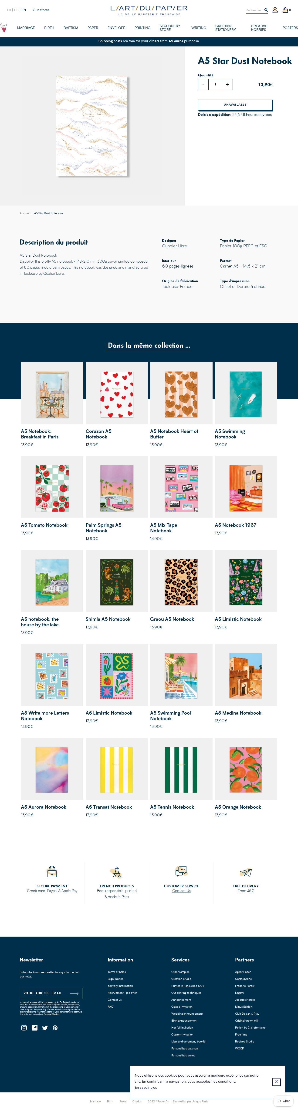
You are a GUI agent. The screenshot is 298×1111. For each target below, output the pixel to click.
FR (9, 10)
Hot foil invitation (182, 1027)
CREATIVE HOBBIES (259, 28)
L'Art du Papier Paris (149, 10)
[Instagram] (24, 1029)
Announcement (181, 1000)
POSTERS (290, 28)
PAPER (93, 28)
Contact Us (181, 891)
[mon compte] (275, 10)
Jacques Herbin (245, 1000)
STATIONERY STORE (170, 28)
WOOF (239, 1048)
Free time (241, 1034)
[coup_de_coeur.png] (4, 28)
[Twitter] (45, 1029)
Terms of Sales (117, 972)
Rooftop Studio (244, 1041)
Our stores (41, 10)
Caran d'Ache (243, 979)
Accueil (25, 213)
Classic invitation (182, 1007)
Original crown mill (246, 1021)
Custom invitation (182, 1034)
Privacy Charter (51, 1014)
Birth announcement (184, 1021)
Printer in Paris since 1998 (187, 986)
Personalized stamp (183, 1055)
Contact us (115, 1000)
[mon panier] (285, 10)
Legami (239, 993)
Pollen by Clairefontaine (250, 1027)
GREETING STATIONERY (225, 28)
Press (122, 1101)
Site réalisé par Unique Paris (190, 1101)
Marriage (95, 1101)
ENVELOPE (116, 28)
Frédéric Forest (244, 986)
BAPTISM (71, 28)
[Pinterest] (55, 1029)
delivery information (120, 986)
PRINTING (142, 28)
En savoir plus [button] (146, 1088)
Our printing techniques (186, 993)
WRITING (198, 28)
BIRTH (49, 28)
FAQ (110, 1007)
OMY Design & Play (247, 1014)
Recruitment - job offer (122, 993)
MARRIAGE (26, 28)
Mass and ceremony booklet (189, 1041)
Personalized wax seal (184, 1048)
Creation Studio (181, 979)
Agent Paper (243, 972)
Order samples (180, 972)
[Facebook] (34, 1029)
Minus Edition (243, 1007)
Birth (110, 1101)
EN (24, 10)
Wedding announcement (187, 1014)
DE (16, 10)
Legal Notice (116, 979)
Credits (137, 1101)
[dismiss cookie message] (276, 1082)
